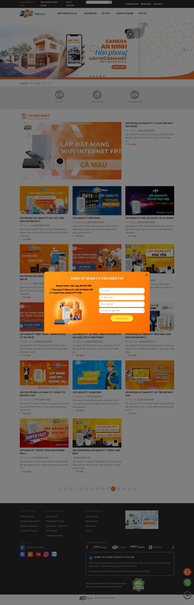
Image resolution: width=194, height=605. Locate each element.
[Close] (146, 274)
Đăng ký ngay (121, 318)
